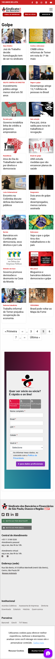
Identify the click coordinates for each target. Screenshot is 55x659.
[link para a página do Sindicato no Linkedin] (46, 2)
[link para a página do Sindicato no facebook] (32, 2)
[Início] (16, 9)
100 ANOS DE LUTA (10, 2)
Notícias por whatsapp (16, 521)
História (26, 609)
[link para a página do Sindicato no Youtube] (51, 2)
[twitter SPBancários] (3, 515)
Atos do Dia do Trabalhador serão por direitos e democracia (12, 164)
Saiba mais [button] (38, 643)
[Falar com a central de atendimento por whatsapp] (8, 556)
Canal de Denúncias (12, 14)
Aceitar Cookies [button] (39, 651)
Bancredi (5, 623)
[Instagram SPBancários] (17, 515)
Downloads (6, 609)
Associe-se (46, 14)
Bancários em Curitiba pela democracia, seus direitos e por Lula (12, 240)
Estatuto (17, 609)
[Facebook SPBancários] (8, 515)
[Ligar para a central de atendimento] (3, 556)
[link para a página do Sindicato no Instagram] (41, 2)
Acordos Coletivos (9, 606)
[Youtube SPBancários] (22, 515)
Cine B (14, 623)
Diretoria (44, 606)
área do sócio (30, 14)
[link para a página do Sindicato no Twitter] (37, 2)
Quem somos (37, 609)
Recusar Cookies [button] (16, 651)
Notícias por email (14, 527)
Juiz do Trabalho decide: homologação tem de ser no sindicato (13, 54)
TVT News (23, 623)
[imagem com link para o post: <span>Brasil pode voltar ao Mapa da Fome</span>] (41, 295)
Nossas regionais (9, 573)
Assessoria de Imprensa (29, 606)
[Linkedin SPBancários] (12, 515)
